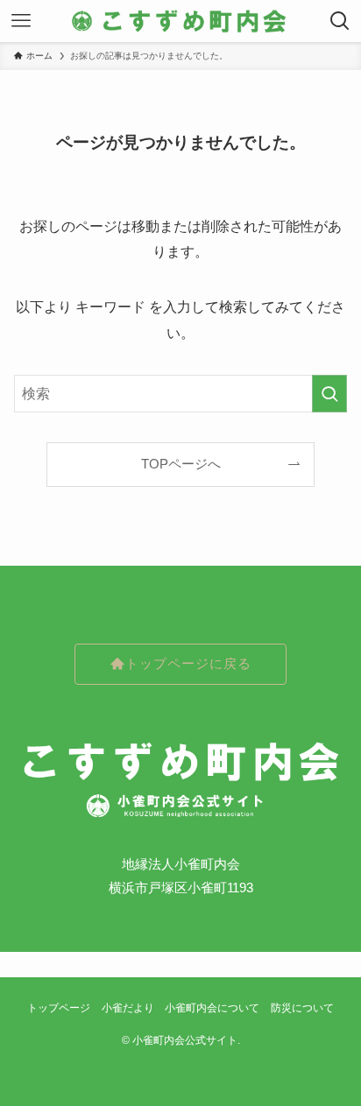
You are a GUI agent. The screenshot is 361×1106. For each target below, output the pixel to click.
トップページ (58, 1008)
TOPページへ (181, 464)
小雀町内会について (212, 1008)
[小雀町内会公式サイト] (180, 21)
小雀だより (128, 1008)
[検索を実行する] (329, 393)
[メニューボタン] (21, 21)
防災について (302, 1008)
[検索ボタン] (340, 21)
